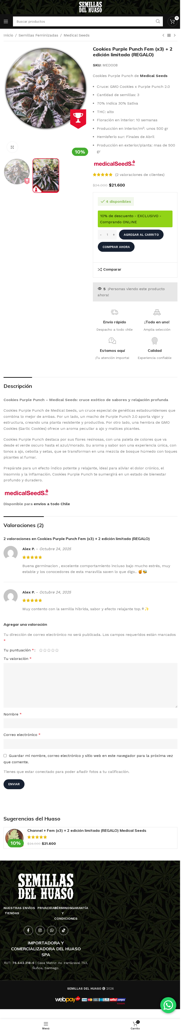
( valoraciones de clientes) (140, 174)
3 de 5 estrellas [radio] (49, 650)
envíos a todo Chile (52, 504)
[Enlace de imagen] (46, 886)
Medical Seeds (77, 35)
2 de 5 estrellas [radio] (45, 650)
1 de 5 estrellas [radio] (41, 650)
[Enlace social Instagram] (40, 930)
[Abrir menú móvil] (6, 21)
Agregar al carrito (141, 234)
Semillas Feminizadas (38, 35)
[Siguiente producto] (174, 35)
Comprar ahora (116, 247)
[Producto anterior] (163, 35)
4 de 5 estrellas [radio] (53, 650)
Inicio (8, 35)
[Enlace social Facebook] (28, 930)
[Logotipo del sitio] (90, 6)
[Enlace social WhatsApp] (52, 930)
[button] (8, 101)
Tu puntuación (19, 650)
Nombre (13, 714)
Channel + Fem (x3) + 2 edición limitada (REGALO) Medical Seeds (86, 830)
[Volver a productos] (169, 35)
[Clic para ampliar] (12, 147)
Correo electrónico (22, 734)
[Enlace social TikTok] (63, 930)
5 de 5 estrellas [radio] (57, 650)
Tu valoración (18, 658)
